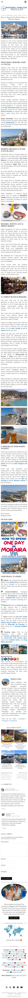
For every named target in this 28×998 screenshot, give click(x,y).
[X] (5, 659)
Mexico (18, 970)
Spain (19, 15)
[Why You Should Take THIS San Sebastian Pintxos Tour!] (7, 735)
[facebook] (14, 987)
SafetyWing (10, 122)
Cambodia (10, 963)
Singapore (23, 965)
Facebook (13, 721)
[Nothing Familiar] (14, 9)
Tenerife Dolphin (21, 626)
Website (4, 871)
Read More (14, 918)
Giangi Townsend (10, 789)
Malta (10, 956)
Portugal (21, 958)
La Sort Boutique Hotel (10, 107)
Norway (4, 958)
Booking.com (12, 596)
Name (3, 859)
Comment (5, 842)
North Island (16, 975)
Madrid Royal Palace (8, 622)
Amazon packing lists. (12, 636)
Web (14, 719)
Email (3, 865)
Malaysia (4, 965)
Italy (3, 956)
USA (11, 970)
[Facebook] (2, 659)
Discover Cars (22, 605)
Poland (12, 958)
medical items (14, 640)
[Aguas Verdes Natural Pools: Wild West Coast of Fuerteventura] (7, 756)
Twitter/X (22, 719)
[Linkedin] (8, 659)
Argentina (16, 972)
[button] (26, 2)
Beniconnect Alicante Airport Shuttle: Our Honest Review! (6, 776)
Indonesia (19, 963)
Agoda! (24, 596)
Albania (12, 950)
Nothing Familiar (10, 992)
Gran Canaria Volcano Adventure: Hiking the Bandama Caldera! (20, 746)
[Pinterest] (11, 659)
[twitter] (7, 987)
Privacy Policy (22, 992)
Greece (13, 954)
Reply (3, 808)
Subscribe (18, 993)
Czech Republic (17, 952)
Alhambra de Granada (16, 624)
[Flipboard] (14, 659)
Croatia (6, 952)
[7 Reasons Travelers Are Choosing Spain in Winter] (20, 756)
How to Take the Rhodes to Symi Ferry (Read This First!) (21, 776)
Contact (10, 993)
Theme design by (14, 996)
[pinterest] (18, 987)
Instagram (5, 721)
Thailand (10, 967)
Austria (19, 950)
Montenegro (19, 956)
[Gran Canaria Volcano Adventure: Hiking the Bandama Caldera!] (20, 735)
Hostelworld (10, 598)
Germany (5, 954)
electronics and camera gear (15, 638)
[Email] (21, 987)
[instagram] (10, 987)
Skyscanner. (14, 582)
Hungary (21, 954)
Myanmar (13, 965)
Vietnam (18, 967)
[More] (17, 659)
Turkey (16, 959)
